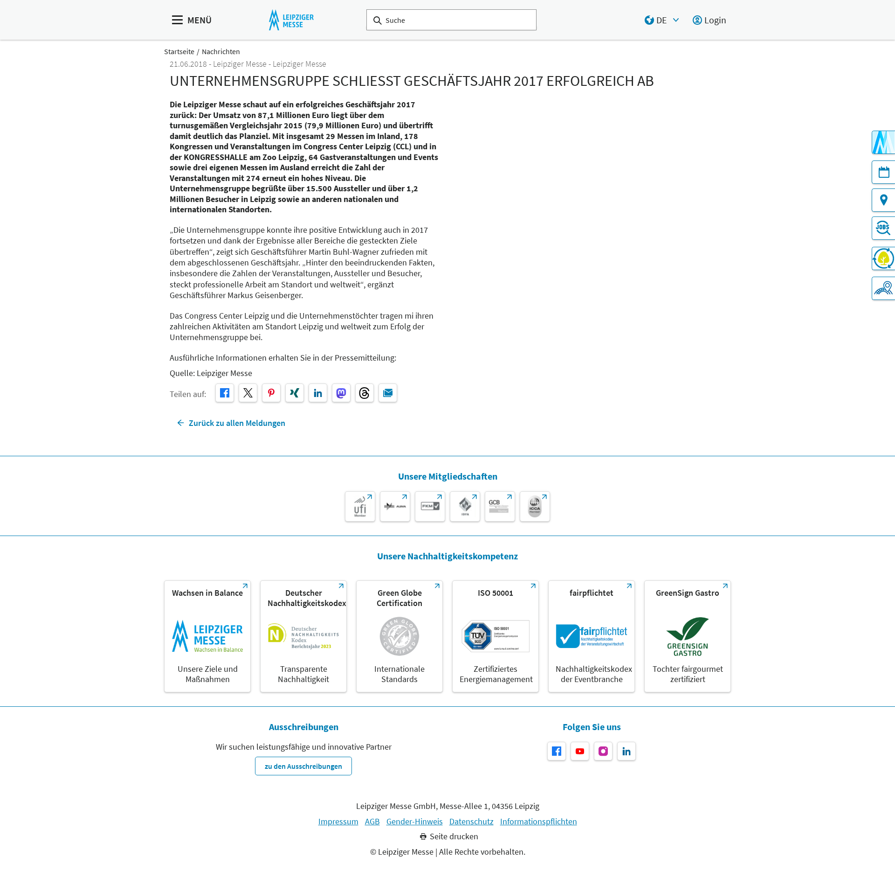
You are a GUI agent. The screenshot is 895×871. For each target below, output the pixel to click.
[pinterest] (271, 392)
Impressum (338, 821)
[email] (388, 392)
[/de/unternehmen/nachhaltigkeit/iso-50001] (495, 636)
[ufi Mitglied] (360, 506)
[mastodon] (341, 392)
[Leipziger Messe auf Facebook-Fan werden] (556, 751)
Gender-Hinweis (414, 821)
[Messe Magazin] (883, 142)
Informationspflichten (538, 821)
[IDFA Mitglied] (465, 506)
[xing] (294, 392)
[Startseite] (291, 19)
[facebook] (224, 392)
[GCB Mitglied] (500, 506)
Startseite (179, 51)
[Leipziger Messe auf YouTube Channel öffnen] (580, 751)
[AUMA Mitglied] (395, 506)
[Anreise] (883, 200)
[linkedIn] (318, 392)
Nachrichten (221, 51)
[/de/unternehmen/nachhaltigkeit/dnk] (303, 636)
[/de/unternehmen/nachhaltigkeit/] (207, 636)
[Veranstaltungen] (883, 172)
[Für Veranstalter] (883, 288)
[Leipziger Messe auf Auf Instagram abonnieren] (603, 751)
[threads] (364, 392)
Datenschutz (471, 821)
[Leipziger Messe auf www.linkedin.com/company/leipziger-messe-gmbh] (626, 751)
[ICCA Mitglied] (535, 506)
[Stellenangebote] (883, 228)
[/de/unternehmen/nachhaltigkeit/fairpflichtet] (591, 636)
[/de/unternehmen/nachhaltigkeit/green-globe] (399, 636)
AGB (372, 821)
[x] (248, 392)
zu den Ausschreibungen (303, 766)
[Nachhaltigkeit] (883, 258)
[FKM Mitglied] (430, 506)
